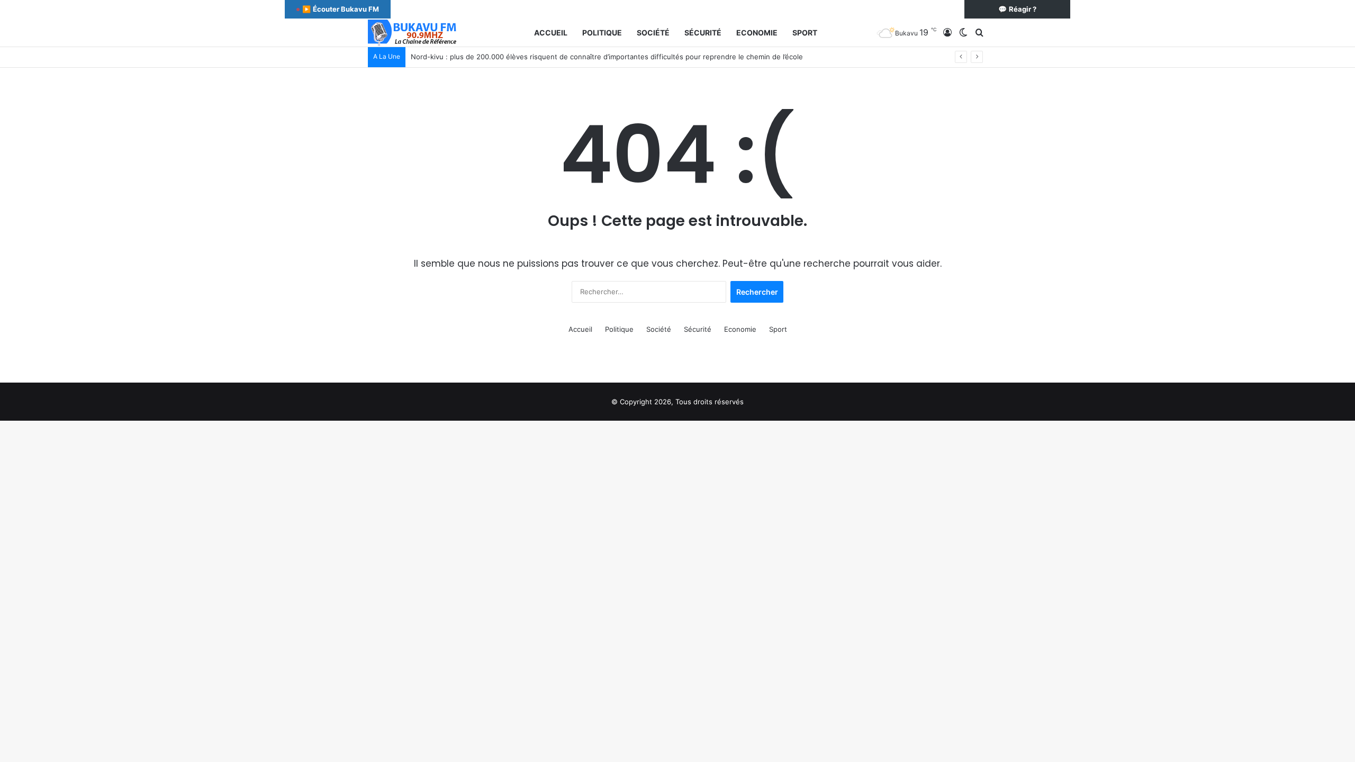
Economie (757, 32)
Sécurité (702, 32)
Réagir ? (1017, 9)
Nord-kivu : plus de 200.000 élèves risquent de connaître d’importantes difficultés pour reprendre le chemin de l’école (607, 56)
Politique (602, 32)
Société (653, 32)
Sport (804, 32)
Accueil (550, 32)
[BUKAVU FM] (413, 33)
